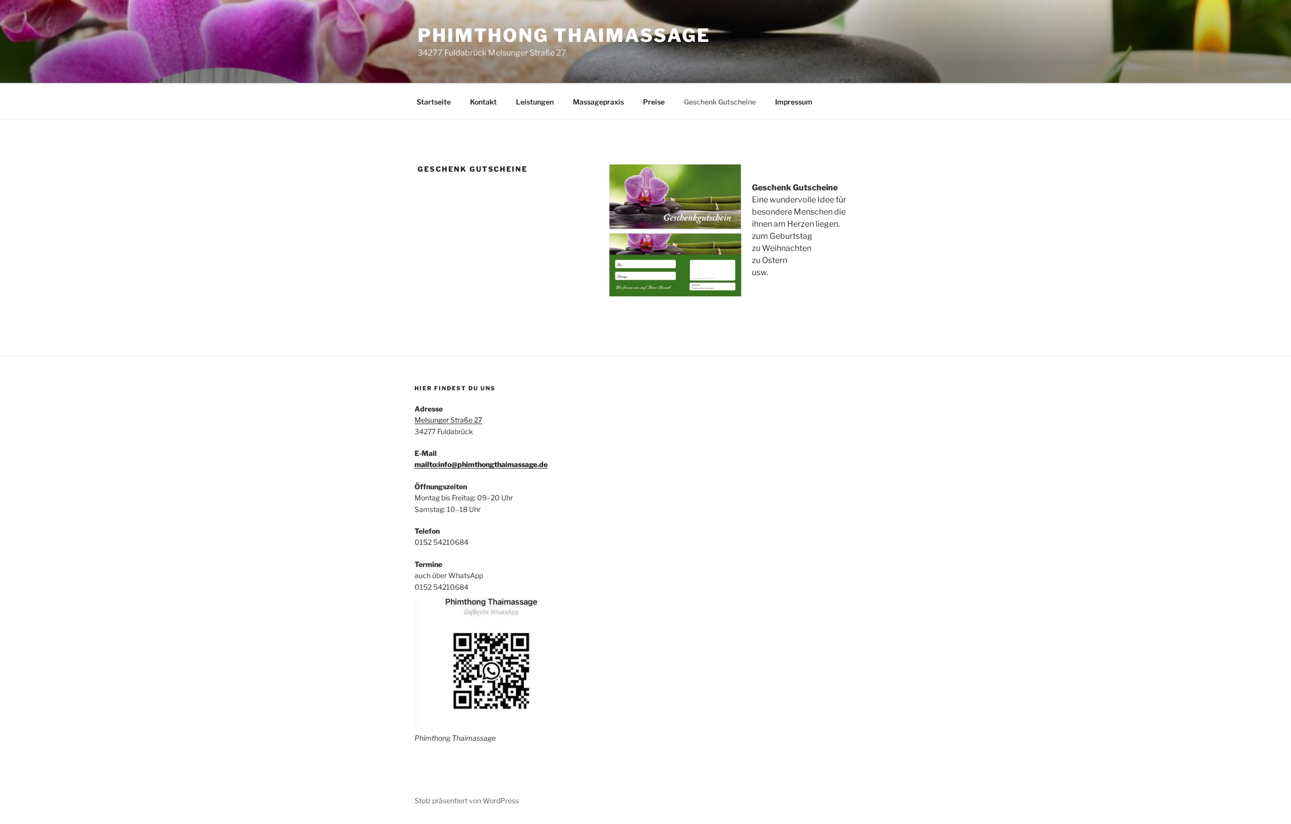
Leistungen (535, 101)
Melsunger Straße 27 (448, 420)
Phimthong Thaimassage (564, 35)
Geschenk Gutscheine (720, 101)
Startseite (434, 101)
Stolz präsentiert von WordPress (467, 800)
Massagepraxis (598, 101)
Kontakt (483, 101)
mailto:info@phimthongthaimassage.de (481, 464)
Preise (654, 101)
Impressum (793, 101)
